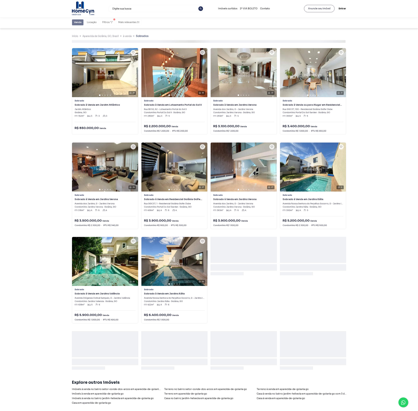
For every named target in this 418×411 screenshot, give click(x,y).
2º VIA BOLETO (248, 8)
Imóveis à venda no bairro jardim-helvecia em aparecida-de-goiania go (113, 398)
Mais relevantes (127, 22)
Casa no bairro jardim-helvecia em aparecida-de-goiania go (198, 398)
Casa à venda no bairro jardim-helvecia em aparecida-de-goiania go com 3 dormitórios (307, 393)
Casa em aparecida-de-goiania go (91, 402)
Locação (92, 22)
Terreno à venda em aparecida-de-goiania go (283, 389)
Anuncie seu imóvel (319, 8)
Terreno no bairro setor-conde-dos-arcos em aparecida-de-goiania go (205, 389)
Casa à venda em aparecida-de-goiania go (281, 398)
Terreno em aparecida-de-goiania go (185, 393)
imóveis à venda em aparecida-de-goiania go (98, 393)
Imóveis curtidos (227, 8)
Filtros (106, 22)
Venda (77, 22)
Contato (265, 8)
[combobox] (156, 8)
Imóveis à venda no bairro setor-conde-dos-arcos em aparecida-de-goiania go (118, 389)
